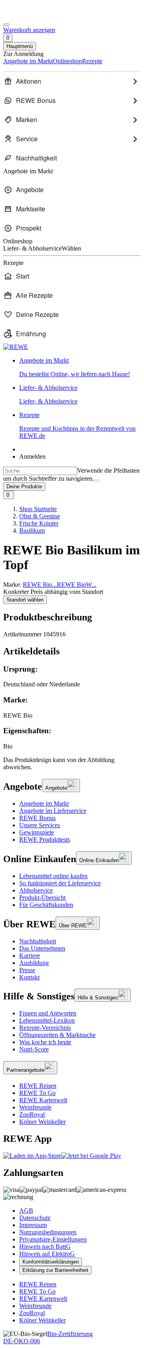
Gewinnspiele (36, 832)
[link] (80, 367)
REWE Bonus (37, 817)
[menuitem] (72, 81)
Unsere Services (39, 825)
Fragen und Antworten (47, 1013)
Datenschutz (34, 1217)
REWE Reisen (37, 1085)
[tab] (72, 651)
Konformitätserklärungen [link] (50, 1262)
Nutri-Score (34, 1049)
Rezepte (77, 425)
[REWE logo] (15, 346)
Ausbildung (34, 962)
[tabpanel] (72, 707)
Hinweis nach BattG (45, 1246)
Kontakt (29, 977)
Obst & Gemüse (39, 516)
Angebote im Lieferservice (52, 810)
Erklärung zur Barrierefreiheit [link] (55, 1270)
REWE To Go (37, 1092)
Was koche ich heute (45, 1042)
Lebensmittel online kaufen (53, 876)
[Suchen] (97, 480)
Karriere (29, 955)
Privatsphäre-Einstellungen (53, 1239)
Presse (27, 970)
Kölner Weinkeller (42, 1121)
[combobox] (40, 471)
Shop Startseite (38, 509)
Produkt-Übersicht (42, 897)
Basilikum (32, 530)
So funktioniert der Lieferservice (60, 883)
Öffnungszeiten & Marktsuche (57, 1034)
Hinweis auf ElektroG (47, 1253)
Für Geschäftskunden (46, 904)
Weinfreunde (35, 1107)
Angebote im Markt (44, 803)
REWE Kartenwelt (43, 1100)
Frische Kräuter (38, 523)
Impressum (33, 1225)
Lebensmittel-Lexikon (47, 1020)
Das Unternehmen (42, 948)
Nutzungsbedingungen (47, 1232)
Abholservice (36, 890)
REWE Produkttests (44, 839)
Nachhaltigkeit (37, 941)
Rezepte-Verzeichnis (45, 1027)
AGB (26, 1210)
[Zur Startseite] (30, 15)
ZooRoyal (32, 1114)
